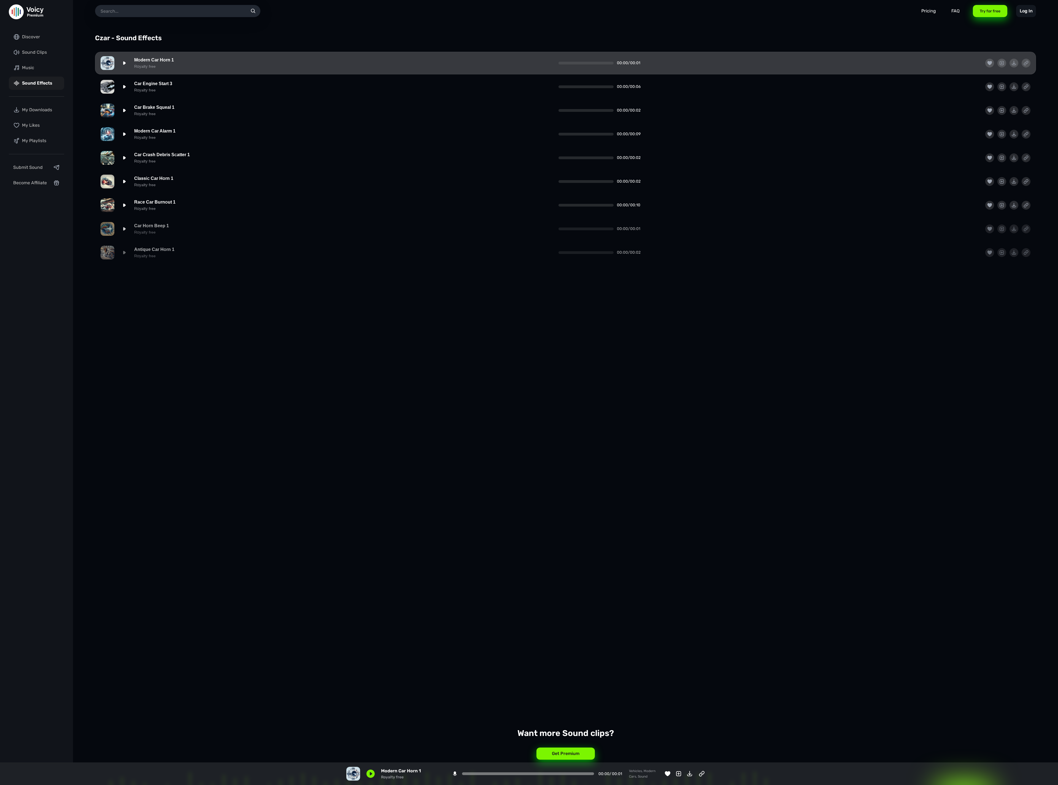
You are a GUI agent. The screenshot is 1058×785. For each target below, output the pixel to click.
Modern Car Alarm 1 (155, 131)
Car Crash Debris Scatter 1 (162, 154)
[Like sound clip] (989, 63)
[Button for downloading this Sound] (1014, 63)
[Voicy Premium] (16, 11)
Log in (1026, 10)
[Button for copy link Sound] (1026, 63)
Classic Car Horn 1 (153, 178)
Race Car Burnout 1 (155, 202)
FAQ (955, 10)
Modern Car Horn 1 (154, 60)
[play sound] (124, 63)
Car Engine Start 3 (153, 83)
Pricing (928, 10)
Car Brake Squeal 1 (154, 107)
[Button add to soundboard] (1001, 63)
